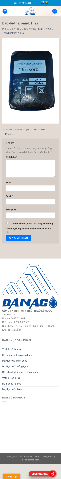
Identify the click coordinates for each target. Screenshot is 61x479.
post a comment (41, 129)
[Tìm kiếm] (54, 11)
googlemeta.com (30, 460)
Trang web (11, 210)
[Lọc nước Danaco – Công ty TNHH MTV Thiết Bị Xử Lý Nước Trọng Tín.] (30, 11)
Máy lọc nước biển (12, 389)
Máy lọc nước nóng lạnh (15, 366)
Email (9, 196)
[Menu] (5, 11)
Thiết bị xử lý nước (12, 349)
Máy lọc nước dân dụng (14, 360)
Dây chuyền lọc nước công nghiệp (20, 372)
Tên (8, 182)
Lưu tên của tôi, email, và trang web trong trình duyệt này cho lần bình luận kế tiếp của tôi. (29, 228)
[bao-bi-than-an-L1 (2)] (30, 81)
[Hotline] (53, 473)
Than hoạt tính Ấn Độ (13, 33)
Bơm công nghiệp (11, 383)
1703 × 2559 (44, 29)
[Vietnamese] (46, 2)
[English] (42, 2)
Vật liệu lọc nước (11, 378)
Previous (8, 134)
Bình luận (11, 157)
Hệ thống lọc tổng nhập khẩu (17, 355)
